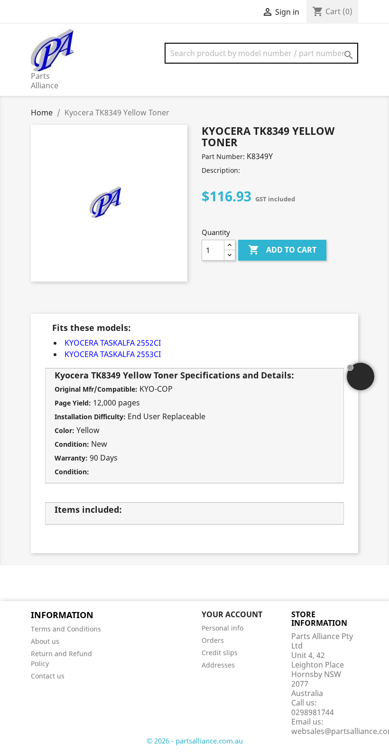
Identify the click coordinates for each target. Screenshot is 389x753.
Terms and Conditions (66, 628)
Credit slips (220, 652)
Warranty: (71, 457)
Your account (232, 614)
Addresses (218, 664)
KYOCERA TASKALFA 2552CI (113, 343)
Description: (221, 170)
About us (45, 641)
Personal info (222, 627)
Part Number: (223, 156)
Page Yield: (73, 402)
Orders (213, 640)
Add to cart (282, 249)
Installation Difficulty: (90, 416)
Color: (64, 430)
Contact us (48, 675)
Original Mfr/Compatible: (96, 389)
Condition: (72, 444)
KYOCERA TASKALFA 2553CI (113, 354)
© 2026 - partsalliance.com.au (195, 740)
